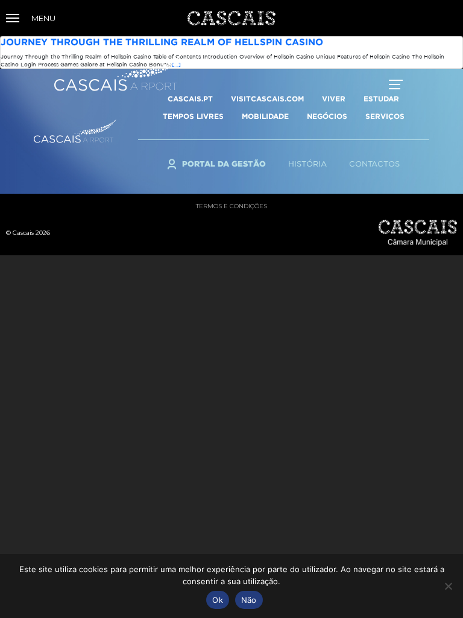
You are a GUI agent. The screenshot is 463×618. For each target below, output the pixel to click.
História (307, 163)
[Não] (448, 586)
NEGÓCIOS (327, 116)
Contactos (374, 163)
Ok (217, 600)
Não (249, 600)
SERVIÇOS (385, 116)
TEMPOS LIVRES (193, 116)
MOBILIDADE (265, 116)
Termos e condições (231, 206)
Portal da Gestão (224, 163)
